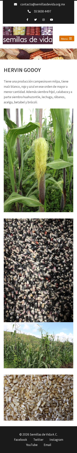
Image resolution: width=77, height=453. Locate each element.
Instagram (56, 440)
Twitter (38, 440)
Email (47, 445)
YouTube (32, 445)
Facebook (20, 440)
